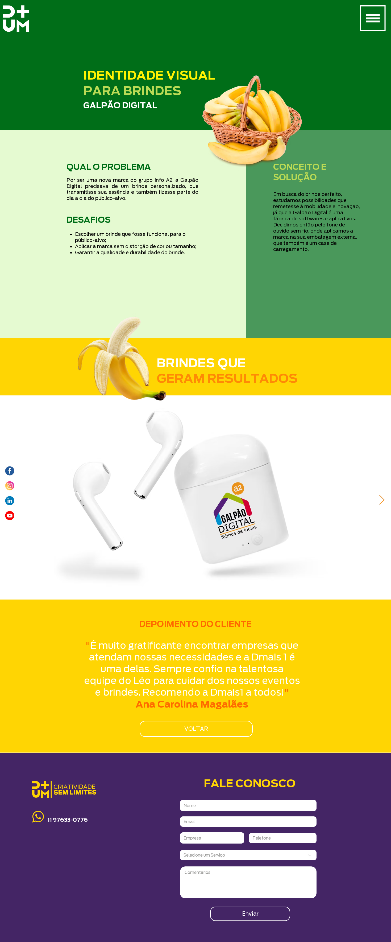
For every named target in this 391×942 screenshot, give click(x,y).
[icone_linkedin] (9, 500)
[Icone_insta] (9, 485)
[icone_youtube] (9, 515)
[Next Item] (382, 500)
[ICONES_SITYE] (9, 471)
